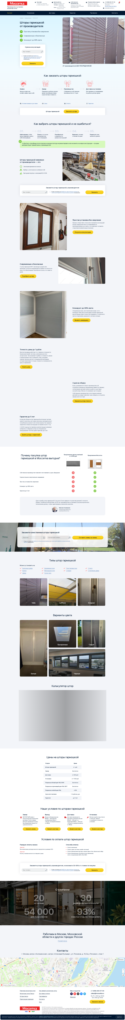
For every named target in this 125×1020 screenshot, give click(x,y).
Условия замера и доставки (30, 103)
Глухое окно (47, 573)
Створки (68, 570)
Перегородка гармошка (26, 999)
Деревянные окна (49, 568)
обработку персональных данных (31, 56)
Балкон (24, 570)
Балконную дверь (27, 568)
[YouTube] (74, 994)
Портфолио (93, 13)
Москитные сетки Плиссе (27, 993)
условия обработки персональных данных (75, 1008)
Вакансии (73, 997)
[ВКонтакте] (81, 994)
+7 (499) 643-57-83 (110, 2)
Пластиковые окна (71, 568)
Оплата (68, 103)
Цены (45, 103)
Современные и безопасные (34, 36)
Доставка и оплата (44, 993)
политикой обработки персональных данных (33, 57)
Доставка (52, 13)
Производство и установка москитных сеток (15, 7)
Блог (40, 1002)
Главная (21, 17)
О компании (30, 13)
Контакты (115, 13)
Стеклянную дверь (93, 570)
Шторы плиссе (28, 17)
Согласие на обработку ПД (93, 1008)
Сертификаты (43, 996)
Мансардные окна (49, 570)
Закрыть (119, 1017)
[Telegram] (84, 994)
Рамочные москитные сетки (27, 990)
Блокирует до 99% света (33, 40)
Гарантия (90, 103)
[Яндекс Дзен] (78, 994)
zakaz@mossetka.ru (109, 8)
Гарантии (72, 13)
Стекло (90, 568)
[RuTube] (71, 994)
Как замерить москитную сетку (48, 990)
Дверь (24, 573)
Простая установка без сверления (36, 32)
